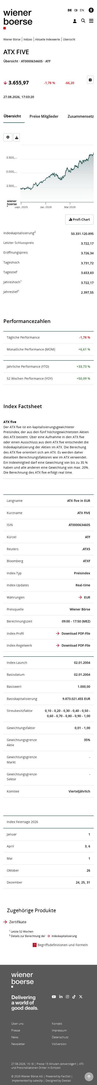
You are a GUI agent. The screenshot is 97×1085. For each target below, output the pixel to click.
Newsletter (18, 1044)
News (14, 1037)
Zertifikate (17, 921)
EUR (87, 597)
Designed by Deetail (58, 1081)
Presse (15, 1030)
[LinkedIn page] (60, 996)
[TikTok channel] (74, 996)
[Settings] (7, 137)
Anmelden (75, 21)
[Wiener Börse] (17, 19)
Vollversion (59, 1044)
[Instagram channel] (67, 996)
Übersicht (12, 116)
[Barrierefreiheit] (91, 10)
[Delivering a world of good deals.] (24, 1004)
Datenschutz (60, 1037)
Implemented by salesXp (27, 1081)
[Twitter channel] (81, 996)
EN (82, 10)
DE (70, 10)
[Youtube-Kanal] (54, 996)
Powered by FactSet (58, 1076)
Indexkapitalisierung (64, 936)
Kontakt (57, 1024)
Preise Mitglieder (44, 116)
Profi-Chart (81, 219)
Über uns (17, 1024)
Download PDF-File (76, 633)
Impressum (59, 1030)
